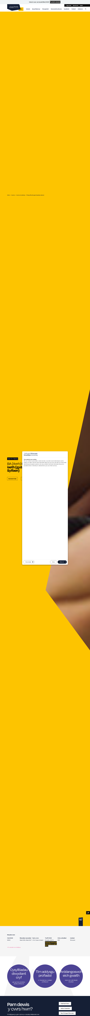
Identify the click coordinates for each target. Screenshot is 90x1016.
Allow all (62, 562)
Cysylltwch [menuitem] (66, 9)
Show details (28, 562)
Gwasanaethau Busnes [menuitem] (56, 9)
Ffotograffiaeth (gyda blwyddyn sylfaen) (35, 195)
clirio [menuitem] (21, 9)
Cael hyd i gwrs (65, 1003)
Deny (53, 562)
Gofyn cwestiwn (65, 1008)
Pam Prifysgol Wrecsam (67, 1013)
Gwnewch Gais (12, 478)
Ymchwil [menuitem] (74, 9)
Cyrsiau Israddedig (20, 195)
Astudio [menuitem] (28, 9)
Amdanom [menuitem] (80, 9)
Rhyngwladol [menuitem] (45, 9)
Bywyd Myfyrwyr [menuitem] (36, 9)
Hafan (8, 195)
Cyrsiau (13, 195)
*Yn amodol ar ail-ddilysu (14, 947)
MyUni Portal (75, 5)
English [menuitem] (81, 5)
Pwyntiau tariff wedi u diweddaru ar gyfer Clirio (51, 944)
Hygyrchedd (68, 5)
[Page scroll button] (81, 921)
